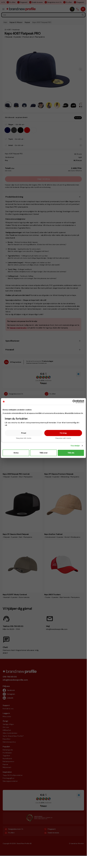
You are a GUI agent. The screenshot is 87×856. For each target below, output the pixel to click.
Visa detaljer (75, 446)
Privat (23, 433)
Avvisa (15, 453)
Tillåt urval (43, 453)
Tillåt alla (71, 453)
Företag (63, 433)
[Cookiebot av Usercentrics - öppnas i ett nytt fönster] (74, 401)
